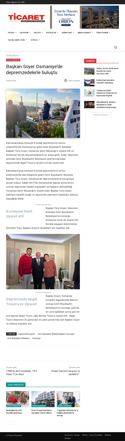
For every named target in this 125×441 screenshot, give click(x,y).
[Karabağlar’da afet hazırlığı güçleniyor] (17, 399)
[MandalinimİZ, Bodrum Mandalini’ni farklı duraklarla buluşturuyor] (89, 104)
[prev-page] (8, 423)
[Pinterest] (42, 353)
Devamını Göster (100, 114)
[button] (115, 47)
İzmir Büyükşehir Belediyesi (18, 338)
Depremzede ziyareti (26, 334)
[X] (35, 353)
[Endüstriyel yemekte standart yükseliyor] (89, 82)
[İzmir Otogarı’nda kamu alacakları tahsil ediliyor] (42, 399)
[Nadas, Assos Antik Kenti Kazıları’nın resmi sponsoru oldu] (89, 71)
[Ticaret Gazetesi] (26, 17)
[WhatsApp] (49, 353)
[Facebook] (28, 353)
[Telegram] (56, 353)
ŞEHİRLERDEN (12, 55)
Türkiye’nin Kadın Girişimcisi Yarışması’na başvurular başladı (106, 93)
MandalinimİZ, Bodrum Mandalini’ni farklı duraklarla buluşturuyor (106, 104)
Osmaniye (36, 338)
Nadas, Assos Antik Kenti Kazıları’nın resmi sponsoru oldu (107, 71)
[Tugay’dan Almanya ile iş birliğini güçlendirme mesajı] (68, 399)
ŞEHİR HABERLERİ (13, 60)
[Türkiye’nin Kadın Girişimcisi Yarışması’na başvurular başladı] (89, 93)
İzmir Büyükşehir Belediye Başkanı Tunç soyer (56, 334)
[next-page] (13, 423)
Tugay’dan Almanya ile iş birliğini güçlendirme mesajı (67, 413)
